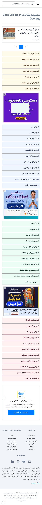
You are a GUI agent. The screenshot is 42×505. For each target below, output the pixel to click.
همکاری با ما (31, 438)
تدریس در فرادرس (31, 441)
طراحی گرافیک (11, 446)
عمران (12, 435)
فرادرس (31, 444)
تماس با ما (31, 435)
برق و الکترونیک (12, 444)
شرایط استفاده (33, 495)
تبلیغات (31, 446)
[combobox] (17, 3)
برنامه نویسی (12, 438)
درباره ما (31, 449)
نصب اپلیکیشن (20, 412)
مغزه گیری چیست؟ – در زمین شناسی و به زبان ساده (28, 33)
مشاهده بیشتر (35, 483)
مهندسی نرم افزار (11, 449)
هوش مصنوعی (12, 441)
